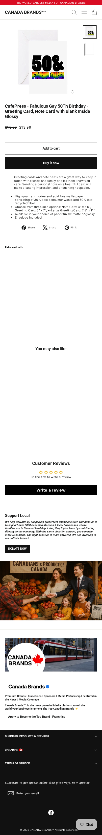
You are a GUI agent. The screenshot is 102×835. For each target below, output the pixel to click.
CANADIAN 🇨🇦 (14, 749)
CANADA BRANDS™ (25, 12)
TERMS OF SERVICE (17, 763)
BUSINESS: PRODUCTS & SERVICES (27, 736)
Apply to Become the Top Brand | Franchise (36, 716)
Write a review (51, 490)
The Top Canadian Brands (58, 708)
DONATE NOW (17, 548)
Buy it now (51, 163)
